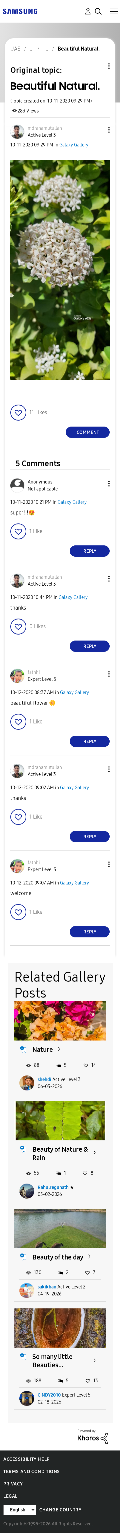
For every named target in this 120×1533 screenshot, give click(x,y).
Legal (10, 1496)
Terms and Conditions (31, 1471)
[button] (98, 130)
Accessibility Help (26, 1459)
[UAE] (20, 11)
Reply (89, 551)
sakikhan (47, 1287)
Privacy (13, 1484)
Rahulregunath (53, 1187)
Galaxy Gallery (73, 145)
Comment (88, 432)
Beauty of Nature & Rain (60, 1153)
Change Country (60, 1510)
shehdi (44, 1079)
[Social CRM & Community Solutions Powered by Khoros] (93, 1436)
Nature (42, 1050)
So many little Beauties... (52, 1361)
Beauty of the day (57, 1257)
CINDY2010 (49, 1395)
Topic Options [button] (98, 66)
